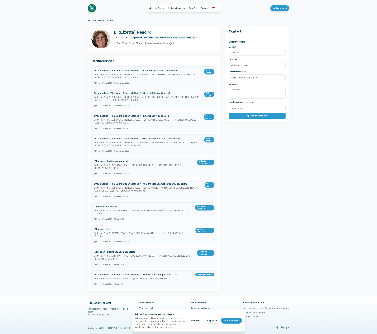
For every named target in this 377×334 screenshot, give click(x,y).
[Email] (287, 327)
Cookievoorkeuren (250, 316)
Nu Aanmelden (280, 8)
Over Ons (192, 8)
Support (205, 8)
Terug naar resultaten (102, 20)
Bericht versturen (259, 116)
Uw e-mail (233, 59)
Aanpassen (212, 320)
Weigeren (196, 320)
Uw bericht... (234, 84)
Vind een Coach (156, 8)
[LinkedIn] (282, 327)
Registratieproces (176, 8)
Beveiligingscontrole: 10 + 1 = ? (241, 102)
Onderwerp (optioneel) (238, 72)
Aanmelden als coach (201, 308)
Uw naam (233, 47)
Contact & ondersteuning (254, 312)
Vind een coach (146, 308)
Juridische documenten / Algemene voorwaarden (265, 308)
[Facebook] (277, 327)
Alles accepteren (231, 320)
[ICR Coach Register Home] (92, 8)
